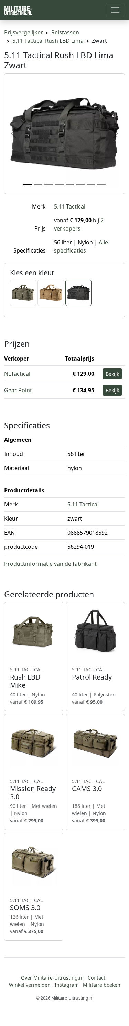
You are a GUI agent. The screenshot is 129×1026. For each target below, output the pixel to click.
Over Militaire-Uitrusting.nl (52, 977)
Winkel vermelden (30, 985)
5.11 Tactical (69, 206)
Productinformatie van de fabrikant (50, 563)
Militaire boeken (101, 985)
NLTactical (17, 373)
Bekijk (112, 374)
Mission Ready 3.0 (33, 789)
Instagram (67, 985)
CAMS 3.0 (88, 785)
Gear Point (18, 390)
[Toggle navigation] (115, 10)
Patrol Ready (92, 673)
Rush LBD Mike (26, 678)
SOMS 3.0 (26, 904)
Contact (96, 977)
